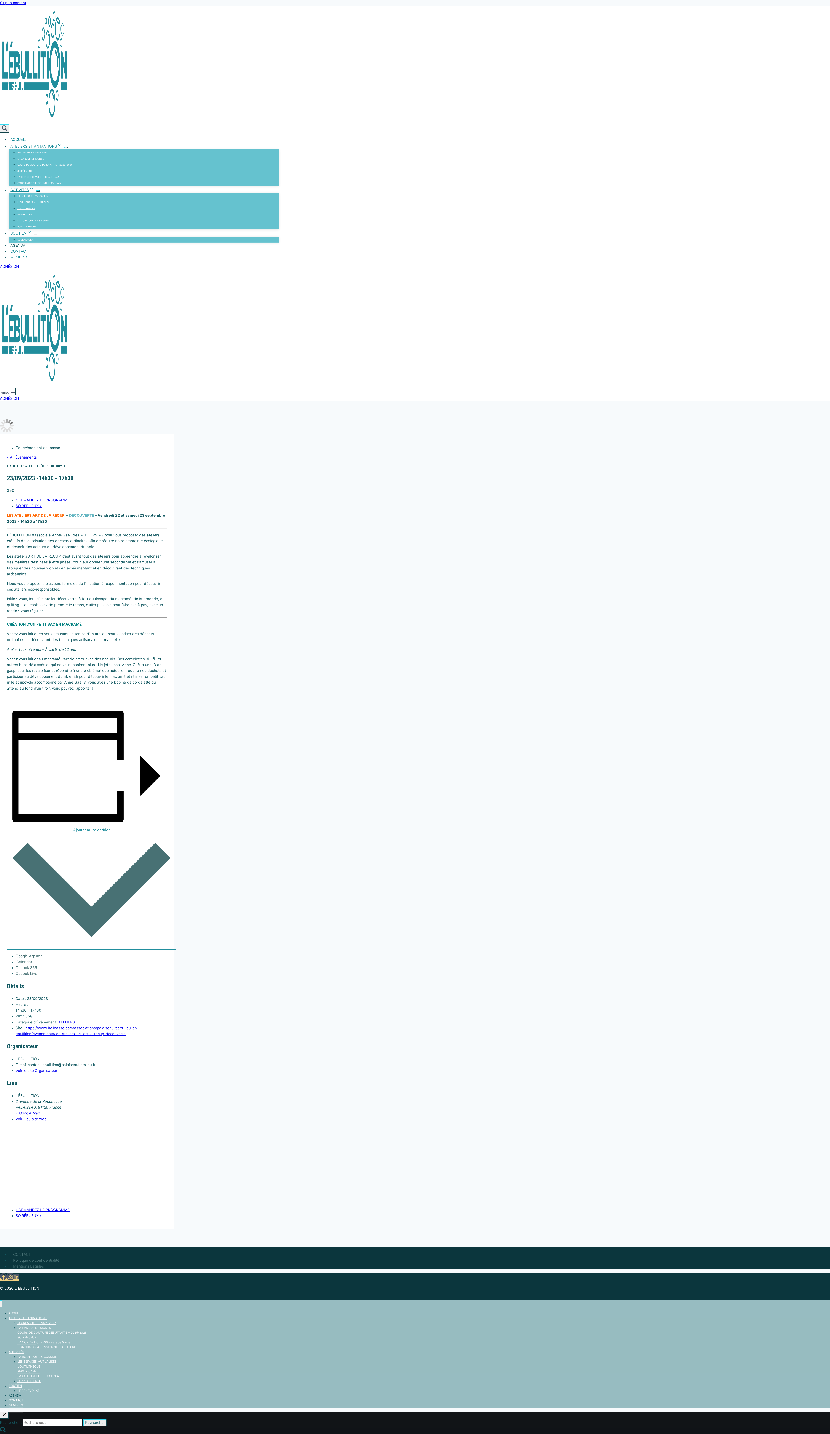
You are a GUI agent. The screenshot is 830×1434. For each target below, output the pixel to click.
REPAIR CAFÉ (24, 214)
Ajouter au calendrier (91, 830)
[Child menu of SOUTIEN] (35, 234)
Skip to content (13, 3)
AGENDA (18, 245)
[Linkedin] (16, 1278)
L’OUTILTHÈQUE (26, 208)
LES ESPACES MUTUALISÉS (33, 202)
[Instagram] (10, 1278)
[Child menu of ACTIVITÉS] (38, 191)
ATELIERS (66, 1022)
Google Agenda (29, 956)
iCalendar (24, 962)
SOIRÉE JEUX (24, 171)
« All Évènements (22, 457)
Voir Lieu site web (31, 1119)
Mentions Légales (28, 1266)
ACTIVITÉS (16, 1352)
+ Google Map (28, 1113)
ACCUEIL (18, 139)
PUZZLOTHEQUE (26, 226)
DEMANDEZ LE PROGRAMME (43, 500)
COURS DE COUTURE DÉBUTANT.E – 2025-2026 (45, 164)
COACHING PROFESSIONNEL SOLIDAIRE (39, 183)
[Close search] (4, 1415)
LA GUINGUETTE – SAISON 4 (33, 220)
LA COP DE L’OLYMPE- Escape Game (39, 177)
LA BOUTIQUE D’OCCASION (32, 196)
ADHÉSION (9, 266)
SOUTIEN (15, 1386)
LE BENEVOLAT (26, 239)
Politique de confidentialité (36, 1260)
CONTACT (19, 251)
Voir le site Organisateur (36, 1070)
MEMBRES (19, 257)
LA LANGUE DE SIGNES (30, 158)
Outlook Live (26, 973)
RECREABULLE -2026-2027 (33, 152)
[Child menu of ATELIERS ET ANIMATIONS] (66, 147)
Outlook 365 (26, 968)
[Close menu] (1, 1303)
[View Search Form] (4, 128)
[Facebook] (3, 1278)
